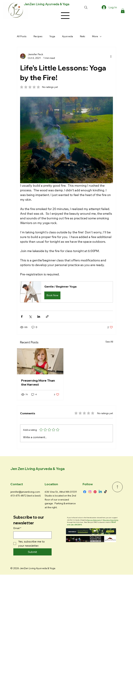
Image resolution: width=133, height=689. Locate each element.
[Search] (86, 7)
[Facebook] (85, 492)
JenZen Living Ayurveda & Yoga (46, 4)
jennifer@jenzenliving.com (25, 491)
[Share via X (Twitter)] (30, 316)
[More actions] (111, 56)
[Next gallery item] (109, 140)
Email (17, 528)
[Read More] (117, 487)
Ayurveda (67, 36)
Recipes (37, 36)
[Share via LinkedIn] (38, 316)
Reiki (82, 36)
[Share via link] (47, 316)
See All (109, 341)
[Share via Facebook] (21, 316)
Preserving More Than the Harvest (38, 382)
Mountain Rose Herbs (110, 520)
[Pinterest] (95, 492)
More (95, 36)
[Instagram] (90, 492)
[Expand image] (66, 140)
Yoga (52, 36)
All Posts (21, 36)
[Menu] (65, 15)
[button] (123, 10)
